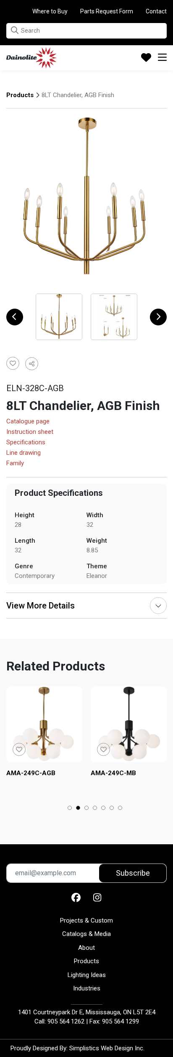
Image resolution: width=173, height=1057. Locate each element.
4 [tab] (95, 808)
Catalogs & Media (86, 934)
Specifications (25, 442)
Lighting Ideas (87, 975)
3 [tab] (87, 808)
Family (15, 463)
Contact (156, 11)
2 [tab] (78, 808)
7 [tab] (120, 808)
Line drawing (23, 453)
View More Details (40, 606)
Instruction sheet (29, 432)
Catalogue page (28, 421)
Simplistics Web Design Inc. (106, 1048)
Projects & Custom (86, 920)
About (86, 947)
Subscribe (133, 873)
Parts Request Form (106, 11)
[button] (14, 30)
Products (20, 95)
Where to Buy (50, 11)
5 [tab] (103, 808)
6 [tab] (112, 808)
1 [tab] (70, 808)
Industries (86, 988)
